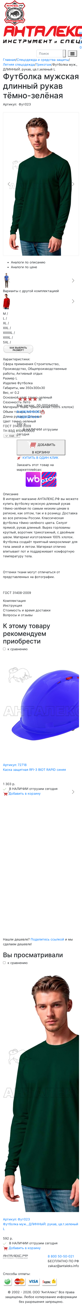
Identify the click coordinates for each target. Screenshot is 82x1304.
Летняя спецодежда (19, 64)
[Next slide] (73, 184)
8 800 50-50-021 (61, 1256)
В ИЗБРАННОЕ (28, 412)
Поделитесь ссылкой (47, 939)
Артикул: (10, 104)
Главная (9, 60)
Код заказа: (26, 405)
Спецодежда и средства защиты (43, 60)
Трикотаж (43, 64)
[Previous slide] (9, 184)
